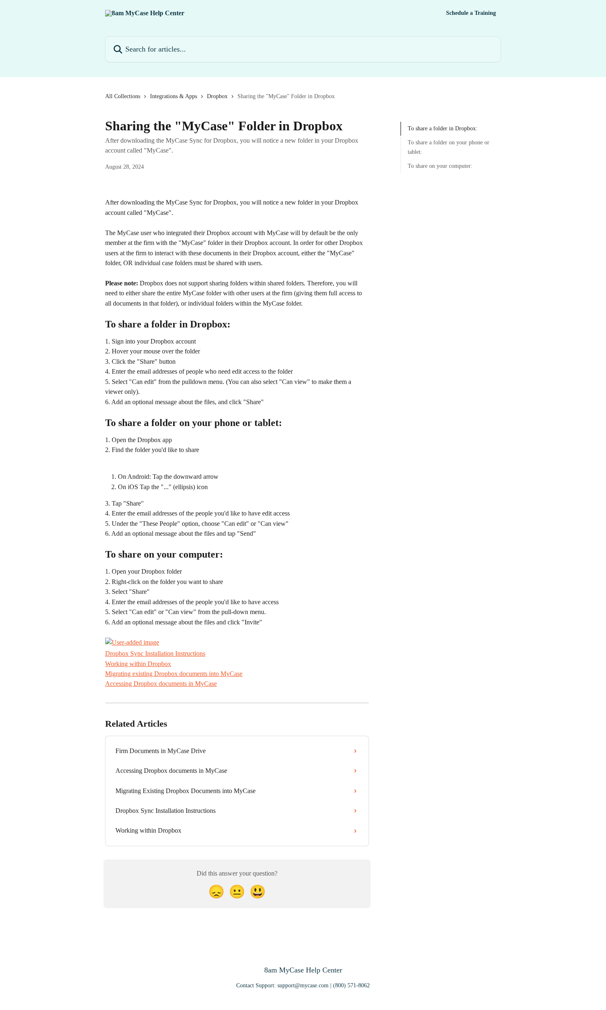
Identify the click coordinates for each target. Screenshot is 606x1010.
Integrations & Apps (173, 96)
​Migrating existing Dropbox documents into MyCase (173, 673)
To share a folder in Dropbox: (442, 128)
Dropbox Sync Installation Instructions (155, 653)
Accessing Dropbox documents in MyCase (161, 683)
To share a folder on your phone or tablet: (448, 147)
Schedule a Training (471, 13)
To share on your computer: (440, 166)
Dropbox (217, 96)
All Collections (122, 96)
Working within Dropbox (138, 663)
